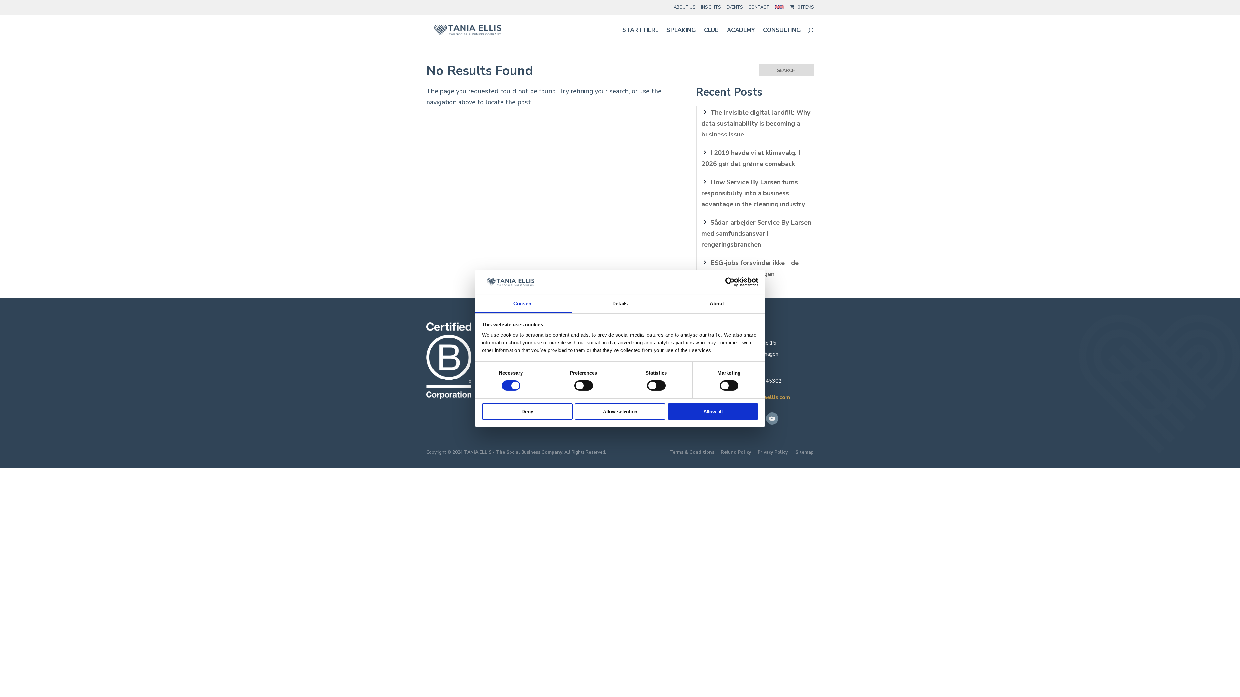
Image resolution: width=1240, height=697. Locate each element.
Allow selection (620, 411)
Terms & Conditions (691, 452)
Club (711, 31)
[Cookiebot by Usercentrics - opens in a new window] (730, 282)
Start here (640, 31)
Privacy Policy (773, 452)
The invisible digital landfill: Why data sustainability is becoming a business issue (756, 123)
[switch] (583, 385)
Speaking (681, 31)
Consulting (782, 31)
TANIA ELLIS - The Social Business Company (513, 452)
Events (735, 7)
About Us (684, 7)
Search (786, 70)
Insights (711, 7)
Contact (759, 7)
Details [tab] (620, 303)
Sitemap (804, 452)
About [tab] (717, 303)
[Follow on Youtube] (772, 418)
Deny (527, 411)
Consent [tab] (523, 303)
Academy (741, 31)
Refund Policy (736, 452)
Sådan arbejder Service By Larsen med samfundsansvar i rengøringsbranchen (756, 233)
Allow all (713, 411)
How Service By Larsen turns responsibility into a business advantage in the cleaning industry (753, 193)
